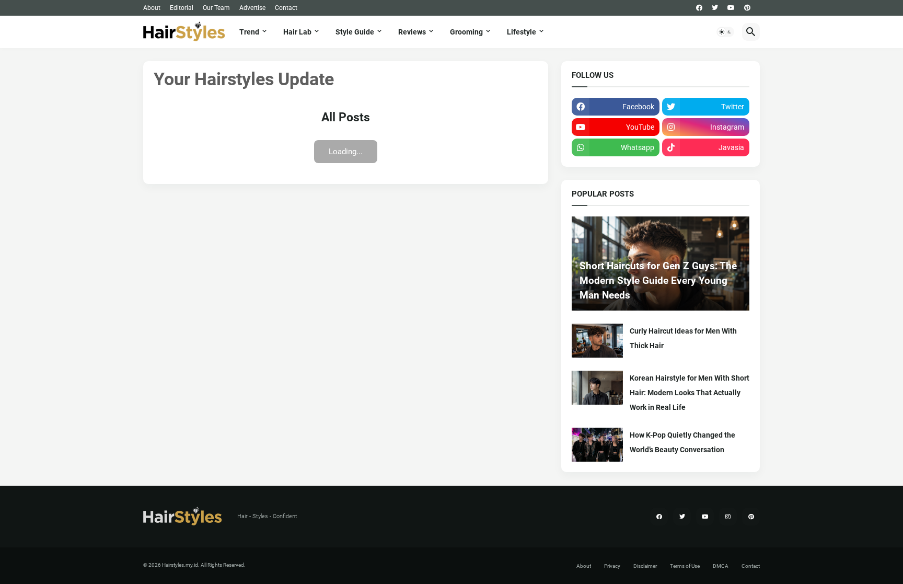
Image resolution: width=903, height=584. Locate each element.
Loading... (346, 151)
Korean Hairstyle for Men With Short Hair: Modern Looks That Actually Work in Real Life (689, 392)
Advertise (252, 8)
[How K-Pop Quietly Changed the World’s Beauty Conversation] (597, 445)
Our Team (216, 8)
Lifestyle (521, 32)
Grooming (466, 32)
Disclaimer (645, 566)
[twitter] (715, 8)
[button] (725, 32)
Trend (249, 32)
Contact (286, 8)
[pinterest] (747, 8)
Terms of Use (685, 566)
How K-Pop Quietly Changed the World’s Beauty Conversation (682, 442)
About (151, 8)
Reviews (412, 32)
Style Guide (354, 32)
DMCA (720, 566)
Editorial (181, 8)
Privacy (612, 566)
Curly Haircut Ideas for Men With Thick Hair (683, 338)
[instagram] (728, 516)
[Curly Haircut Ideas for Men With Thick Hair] (597, 341)
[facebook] (699, 8)
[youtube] (731, 8)
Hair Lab (297, 32)
